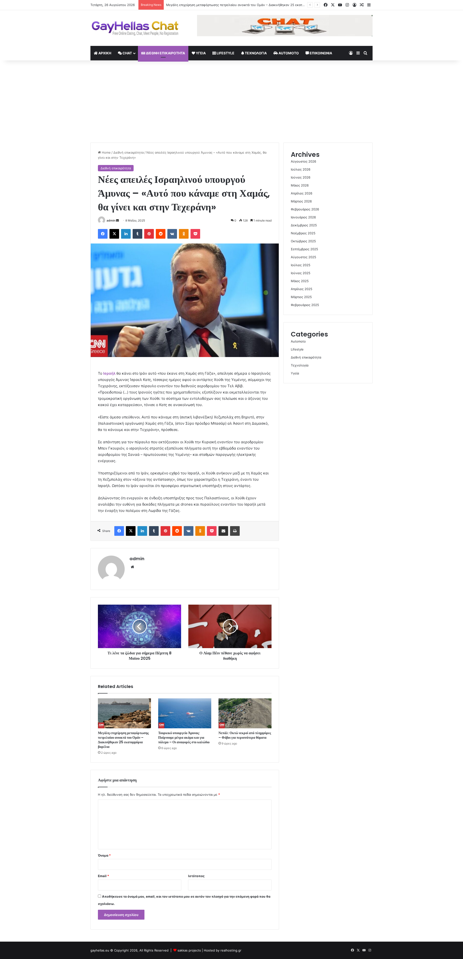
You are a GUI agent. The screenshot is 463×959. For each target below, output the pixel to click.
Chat (127, 53)
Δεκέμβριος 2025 (304, 225)
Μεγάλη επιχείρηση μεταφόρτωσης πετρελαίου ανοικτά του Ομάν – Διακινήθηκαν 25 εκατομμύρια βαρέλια (246, 5)
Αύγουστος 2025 (303, 257)
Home (106, 152)
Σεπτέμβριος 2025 (304, 249)
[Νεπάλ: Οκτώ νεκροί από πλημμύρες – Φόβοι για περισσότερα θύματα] (245, 713)
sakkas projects (189, 950)
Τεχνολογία (255, 53)
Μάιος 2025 (300, 281)
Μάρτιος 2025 (301, 297)
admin (111, 220)
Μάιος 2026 (300, 185)
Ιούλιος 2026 (300, 169)
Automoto (288, 53)
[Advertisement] (231, 101)
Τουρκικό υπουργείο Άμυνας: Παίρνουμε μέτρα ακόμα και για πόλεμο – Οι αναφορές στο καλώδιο (184, 737)
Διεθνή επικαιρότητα (165, 53)
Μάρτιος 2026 (301, 201)
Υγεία (200, 53)
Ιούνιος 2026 (300, 177)
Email (103, 876)
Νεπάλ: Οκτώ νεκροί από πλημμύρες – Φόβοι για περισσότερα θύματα (244, 735)
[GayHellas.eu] (135, 28)
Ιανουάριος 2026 (303, 217)
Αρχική (104, 53)
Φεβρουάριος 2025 (305, 305)
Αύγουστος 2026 (303, 161)
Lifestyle (225, 53)
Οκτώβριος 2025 (303, 241)
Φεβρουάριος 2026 (305, 209)
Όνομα (104, 855)
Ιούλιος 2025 (300, 265)
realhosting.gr (230, 950)
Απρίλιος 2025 (301, 289)
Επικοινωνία (320, 53)
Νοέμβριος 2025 (303, 233)
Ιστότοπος (196, 876)
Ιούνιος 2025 (300, 273)
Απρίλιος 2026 (301, 193)
